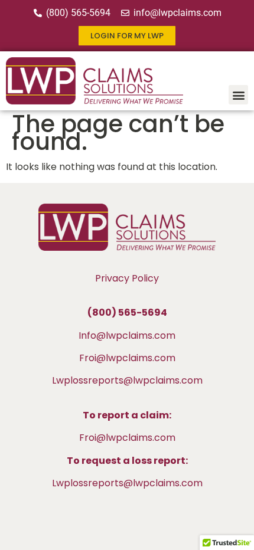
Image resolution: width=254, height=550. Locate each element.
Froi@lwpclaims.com (127, 358)
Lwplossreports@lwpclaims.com (127, 380)
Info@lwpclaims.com (127, 335)
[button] (238, 94)
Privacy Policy (127, 278)
